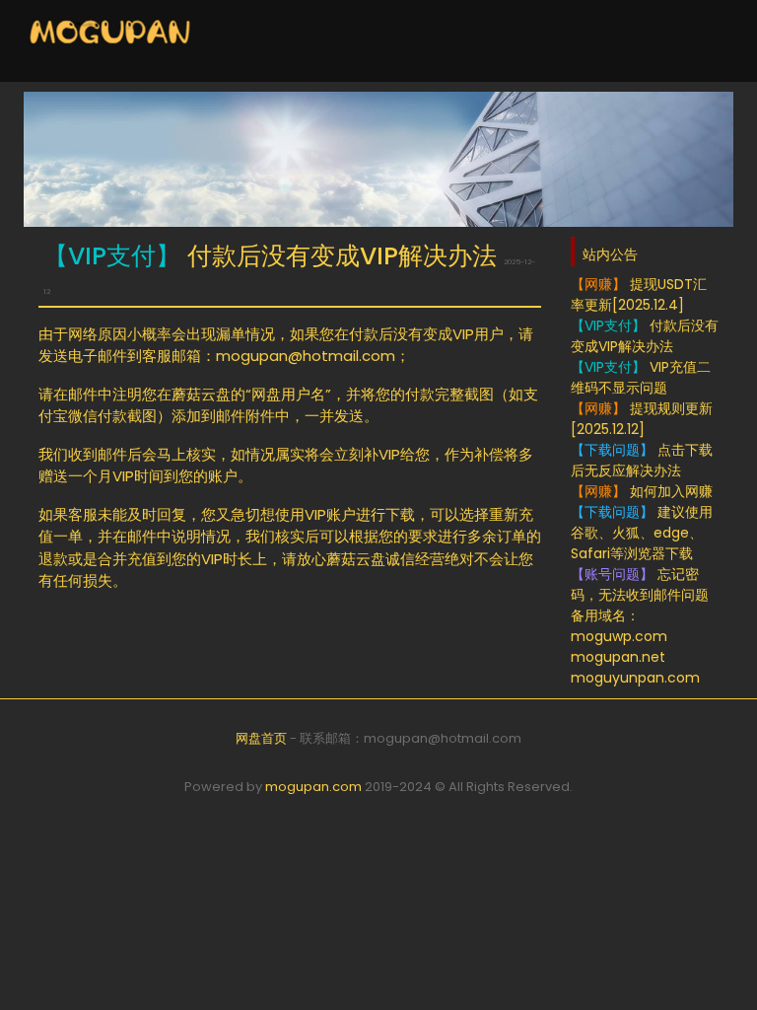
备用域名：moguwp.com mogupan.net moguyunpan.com (635, 646)
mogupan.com (313, 786)
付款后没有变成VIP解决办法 (645, 336)
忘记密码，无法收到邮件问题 (640, 584)
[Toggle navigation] (698, 42)
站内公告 (610, 254)
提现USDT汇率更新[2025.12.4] (639, 294)
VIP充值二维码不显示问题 (641, 377)
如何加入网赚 (642, 491)
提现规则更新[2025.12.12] (642, 418)
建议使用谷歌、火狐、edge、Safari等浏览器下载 (642, 532)
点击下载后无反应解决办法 (642, 460)
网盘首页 (261, 738)
